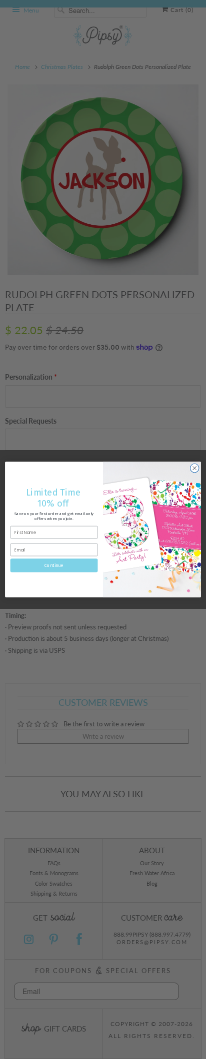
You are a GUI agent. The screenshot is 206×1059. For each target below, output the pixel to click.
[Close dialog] (194, 468)
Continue (54, 565)
